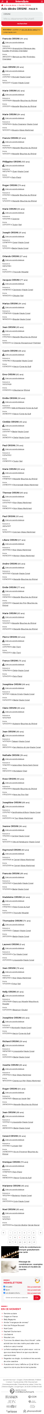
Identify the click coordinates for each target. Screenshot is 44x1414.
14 (33, 1237)
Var (20, 225)
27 (34, 1242)
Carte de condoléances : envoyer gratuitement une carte (30, 1249)
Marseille (16, 100)
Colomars (17, 532)
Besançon (17, 1010)
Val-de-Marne (33, 1225)
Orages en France (11, 1316)
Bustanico (16, 1195)
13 (29, 1237)
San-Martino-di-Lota (21, 747)
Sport (7, 1290)
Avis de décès (11, 5)
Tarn (18, 647)
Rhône (27, 390)
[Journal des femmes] (11, 1396)
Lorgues (15, 1146)
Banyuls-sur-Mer (19, 57)
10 (15, 1237)
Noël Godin (8, 1328)
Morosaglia (16, 361)
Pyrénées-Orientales (18, 51)
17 (15, 1242)
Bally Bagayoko (10, 1319)
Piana (15, 907)
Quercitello (17, 883)
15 (9, 1242)
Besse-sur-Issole (19, 1098)
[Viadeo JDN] (32, 1406)
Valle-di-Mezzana (18, 408)
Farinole (15, 573)
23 (29, 1242)
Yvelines (37, 343)
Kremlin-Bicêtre (20, 1225)
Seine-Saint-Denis (30, 765)
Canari (15, 242)
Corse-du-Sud (25, 366)
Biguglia (16, 319)
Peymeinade (18, 485)
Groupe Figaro (19, 1387)
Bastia (14, 248)
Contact (9, 1382)
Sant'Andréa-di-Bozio (20, 812)
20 (20, 1242)
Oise (25, 771)
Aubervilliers (17, 765)
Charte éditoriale (28, 1380)
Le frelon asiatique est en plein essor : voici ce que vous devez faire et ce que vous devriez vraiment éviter (22, 1352)
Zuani (15, 171)
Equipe (20, 1380)
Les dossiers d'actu (12, 1293)
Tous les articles (18, 1382)
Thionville (17, 272)
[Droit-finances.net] (32, 1401)
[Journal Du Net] (11, 1401)
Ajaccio (16, 366)
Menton (16, 556)
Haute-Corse (25, 77)
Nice (15, 503)
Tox (14, 954)
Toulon (15, 225)
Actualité (8, 1287)
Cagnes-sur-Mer (19, 1081)
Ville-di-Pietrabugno (20, 842)
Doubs (24, 1010)
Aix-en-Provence (20, 1152)
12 (24, 1237)
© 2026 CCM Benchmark (33, 1387)
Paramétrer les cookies (26, 1384)
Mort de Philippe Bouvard (14, 1325)
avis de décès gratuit (30, 30)
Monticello (15, 1028)
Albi (14, 647)
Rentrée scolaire (10, 1313)
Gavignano (17, 290)
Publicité (38, 1380)
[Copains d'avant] (11, 1406)
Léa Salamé (8, 1334)
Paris (14, 177)
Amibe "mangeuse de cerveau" (16, 1322)
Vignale (16, 313)
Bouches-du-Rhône (28, 100)
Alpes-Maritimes (26, 130)
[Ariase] (11, 1411)
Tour (16, 818)
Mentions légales (7, 1387)
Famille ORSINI (25, 5)
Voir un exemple (34, 1287)
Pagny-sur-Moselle (20, 1001)
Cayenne (15, 219)
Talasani (15, 741)
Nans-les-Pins (19, 794)
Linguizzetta (18, 960)
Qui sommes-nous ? (9, 1380)
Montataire (17, 771)
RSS (26, 1382)
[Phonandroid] (32, 1411)
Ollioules (16, 296)
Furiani (15, 83)
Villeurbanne (18, 390)
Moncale (15, 77)
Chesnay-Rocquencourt (23, 343)
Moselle (25, 272)
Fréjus (14, 984)
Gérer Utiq (37, 1384)
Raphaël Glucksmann (12, 1331)
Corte (15, 1201)
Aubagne (16, 724)
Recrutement (33, 1382)
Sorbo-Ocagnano (19, 124)
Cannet (17, 860)
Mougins (15, 130)
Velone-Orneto (17, 694)
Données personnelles (10, 1384)
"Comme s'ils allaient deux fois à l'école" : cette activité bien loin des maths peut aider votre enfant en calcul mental (22, 1343)
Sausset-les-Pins (20, 603)
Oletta (15, 437)
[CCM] (32, 1396)
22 (25, 1242)
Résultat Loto (9, 1337)
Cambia (15, 836)
